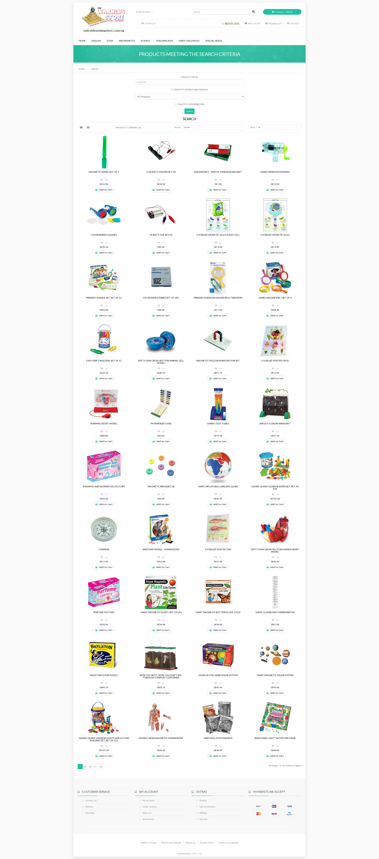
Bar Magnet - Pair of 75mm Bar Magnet (218, 172)
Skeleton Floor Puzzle (104, 675)
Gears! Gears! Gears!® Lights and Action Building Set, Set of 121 (104, 739)
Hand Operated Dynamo (275, 172)
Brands (203, 800)
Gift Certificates (207, 806)
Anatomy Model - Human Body (160, 549)
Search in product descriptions (191, 89)
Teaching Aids (164, 40)
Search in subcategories (191, 104)
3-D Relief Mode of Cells (275, 234)
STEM (110, 40)
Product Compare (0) (128, 127)
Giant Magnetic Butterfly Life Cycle (218, 612)
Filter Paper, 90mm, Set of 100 (161, 297)
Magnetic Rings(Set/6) (161, 486)
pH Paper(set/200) (161, 423)
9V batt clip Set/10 (161, 234)
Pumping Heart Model (103, 423)
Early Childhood (189, 40)
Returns (89, 806)
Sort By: (177, 127)
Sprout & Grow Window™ (275, 423)
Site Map (89, 812)
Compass (104, 549)
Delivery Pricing (148, 842)
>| (101, 766)
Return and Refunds (171, 842)
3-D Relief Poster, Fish (218, 549)
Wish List (147, 812)
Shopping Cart (274, 23)
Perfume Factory (103, 612)
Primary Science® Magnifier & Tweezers (218, 297)
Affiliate (203, 812)
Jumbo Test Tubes (218, 423)
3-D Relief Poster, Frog (275, 360)
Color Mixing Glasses (104, 234)
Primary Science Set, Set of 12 (104, 297)
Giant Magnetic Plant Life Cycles (161, 612)
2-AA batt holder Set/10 (161, 172)
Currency (147, 23)
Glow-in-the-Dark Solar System (218, 675)
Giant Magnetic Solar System (275, 675)
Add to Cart (106, 189)
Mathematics (127, 40)
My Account (144, 11)
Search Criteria (189, 76)
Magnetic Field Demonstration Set (218, 360)
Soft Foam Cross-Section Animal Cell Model (161, 361)
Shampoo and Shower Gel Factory (104, 486)
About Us (190, 842)
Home (82, 40)
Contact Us (91, 800)
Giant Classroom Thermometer (275, 612)
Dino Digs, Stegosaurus (218, 738)
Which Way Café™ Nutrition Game (275, 738)
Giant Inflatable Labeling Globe (218, 486)
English (96, 40)
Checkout (294, 23)
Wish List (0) (253, 23)
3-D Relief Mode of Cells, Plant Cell (218, 234)
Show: (252, 127)
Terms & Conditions (228, 842)
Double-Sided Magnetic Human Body (161, 738)
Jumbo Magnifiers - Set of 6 (275, 297)
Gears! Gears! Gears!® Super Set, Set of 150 (275, 487)
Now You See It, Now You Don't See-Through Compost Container (161, 676)
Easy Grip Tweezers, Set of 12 (104, 360)
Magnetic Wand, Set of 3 (104, 172)
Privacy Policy (207, 842)
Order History (149, 806)
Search (94, 68)
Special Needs (213, 40)
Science (145, 40)
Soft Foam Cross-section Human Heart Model (275, 550)
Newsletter (148, 819)
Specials (203, 819)
